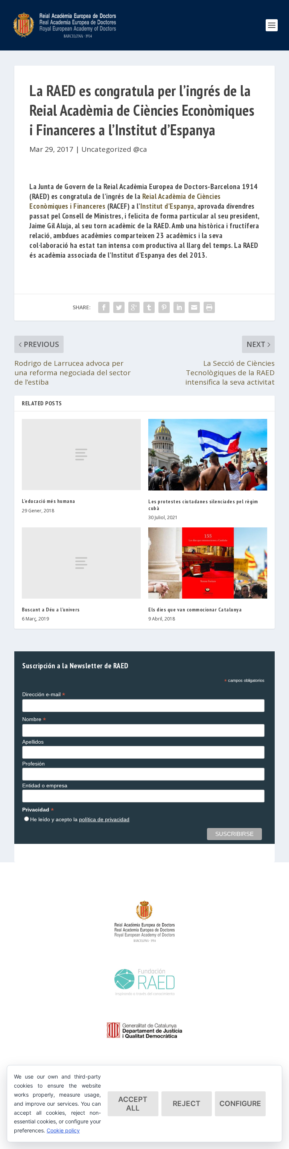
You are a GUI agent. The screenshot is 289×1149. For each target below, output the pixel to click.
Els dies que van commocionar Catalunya (195, 609)
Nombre (34, 719)
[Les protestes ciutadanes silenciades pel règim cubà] (207, 454)
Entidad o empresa (44, 785)
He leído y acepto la (79, 819)
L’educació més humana (48, 501)
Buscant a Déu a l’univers (51, 609)
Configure (240, 1103)
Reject (187, 1103)
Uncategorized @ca (114, 149)
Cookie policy (63, 1130)
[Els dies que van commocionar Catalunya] (207, 563)
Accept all (133, 1103)
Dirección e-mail (43, 694)
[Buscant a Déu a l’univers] (81, 563)
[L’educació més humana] (81, 454)
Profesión (33, 764)
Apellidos (33, 742)
